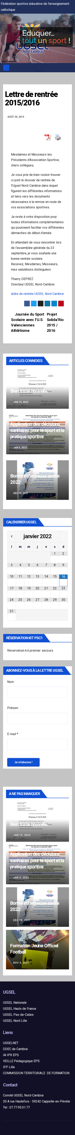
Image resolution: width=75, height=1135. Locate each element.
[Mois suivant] (63, 536)
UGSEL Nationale (15, 1003)
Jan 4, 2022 (21, 877)
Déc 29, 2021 (21, 920)
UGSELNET (10, 1043)
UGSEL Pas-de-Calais (18, 1015)
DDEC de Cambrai (15, 1049)
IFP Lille (9, 1067)
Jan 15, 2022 (22, 835)
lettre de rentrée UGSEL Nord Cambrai (37, 294)
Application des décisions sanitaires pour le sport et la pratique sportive (37, 430)
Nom (10, 682)
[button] (69, 67)
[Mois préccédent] (11, 536)
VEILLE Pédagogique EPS (21, 1061)
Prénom (12, 708)
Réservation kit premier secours (30, 650)
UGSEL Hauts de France (19, 1009)
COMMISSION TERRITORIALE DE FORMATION (36, 1073)
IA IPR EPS (11, 1055)
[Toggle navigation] (38, 68)
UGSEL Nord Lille (15, 1021)
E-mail (12, 734)
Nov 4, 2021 (21, 962)
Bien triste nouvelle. (29, 391)
